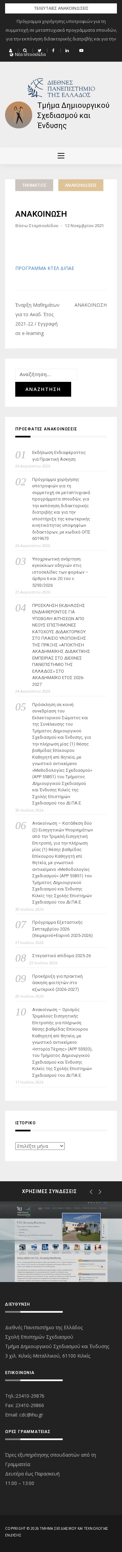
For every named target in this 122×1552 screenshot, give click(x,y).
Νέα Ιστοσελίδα (30, 55)
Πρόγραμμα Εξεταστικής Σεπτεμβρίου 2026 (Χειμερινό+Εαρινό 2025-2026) (62, 929)
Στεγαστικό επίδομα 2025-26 (61, 955)
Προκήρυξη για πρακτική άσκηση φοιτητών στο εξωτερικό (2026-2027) (57, 983)
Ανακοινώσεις (81, 185)
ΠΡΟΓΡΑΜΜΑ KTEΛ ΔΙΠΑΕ (44, 268)
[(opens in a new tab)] (61, 1241)
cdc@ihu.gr (31, 1414)
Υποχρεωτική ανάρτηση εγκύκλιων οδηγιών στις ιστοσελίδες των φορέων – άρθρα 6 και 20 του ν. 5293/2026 (60, 572)
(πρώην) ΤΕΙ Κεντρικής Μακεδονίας (52, 1256)
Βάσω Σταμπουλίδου (36, 225)
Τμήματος (34, 185)
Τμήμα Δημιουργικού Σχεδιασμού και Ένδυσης (73, 115)
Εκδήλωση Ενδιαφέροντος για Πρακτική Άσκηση (59, 456)
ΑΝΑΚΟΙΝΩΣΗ (91, 305)
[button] (11, 51)
